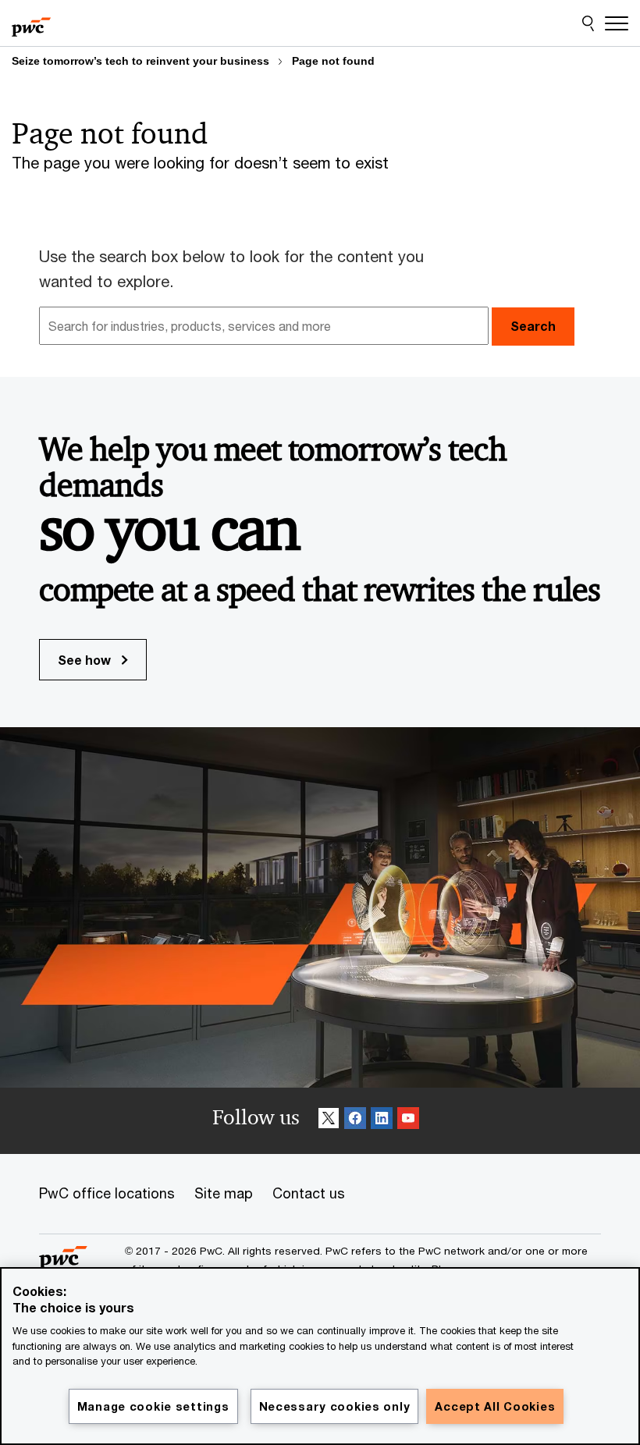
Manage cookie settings (153, 1406)
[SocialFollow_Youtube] (408, 1120)
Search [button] (533, 325)
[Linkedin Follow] (382, 1120)
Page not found (333, 61)
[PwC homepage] (31, 23)
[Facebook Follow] (355, 1120)
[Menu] (616, 23)
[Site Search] (588, 23)
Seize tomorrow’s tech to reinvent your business (140, 61)
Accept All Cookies (495, 1406)
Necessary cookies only (335, 1406)
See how (86, 659)
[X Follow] (329, 1120)
